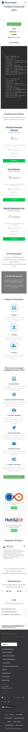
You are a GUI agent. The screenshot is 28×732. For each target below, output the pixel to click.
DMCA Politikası (19, 725)
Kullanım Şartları (9, 725)
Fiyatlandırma (5, 676)
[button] (3, 554)
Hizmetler (4, 669)
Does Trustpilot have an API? (8, 609)
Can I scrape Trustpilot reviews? (9, 611)
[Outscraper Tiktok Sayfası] (23, 697)
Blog (6, 714)
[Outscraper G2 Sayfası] (5, 701)
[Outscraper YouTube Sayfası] (14, 697)
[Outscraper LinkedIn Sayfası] (8, 697)
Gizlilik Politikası (17, 721)
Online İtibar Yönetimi (8, 655)
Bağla (14, 507)
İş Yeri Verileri (6, 662)
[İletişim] (9, 2)
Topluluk (12, 714)
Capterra (13, 573)
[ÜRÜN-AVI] (8, 701)
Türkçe (6, 644)
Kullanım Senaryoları (8, 649)
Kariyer (9, 721)
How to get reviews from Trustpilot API (11, 614)
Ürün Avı (19, 571)
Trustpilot (4, 573)
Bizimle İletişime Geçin (19, 718)
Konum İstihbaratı (7, 652)
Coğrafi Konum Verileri (9, 659)
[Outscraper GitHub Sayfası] (2, 697)
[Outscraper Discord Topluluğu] (17, 697)
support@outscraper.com (6, 688)
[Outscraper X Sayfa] (11, 697)
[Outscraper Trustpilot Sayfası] (20, 697)
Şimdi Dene (14, 160)
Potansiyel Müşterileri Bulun (10, 666)
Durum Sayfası (5, 680)
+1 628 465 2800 (5, 686)
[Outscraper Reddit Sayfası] (5, 697)
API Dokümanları (6, 673)
